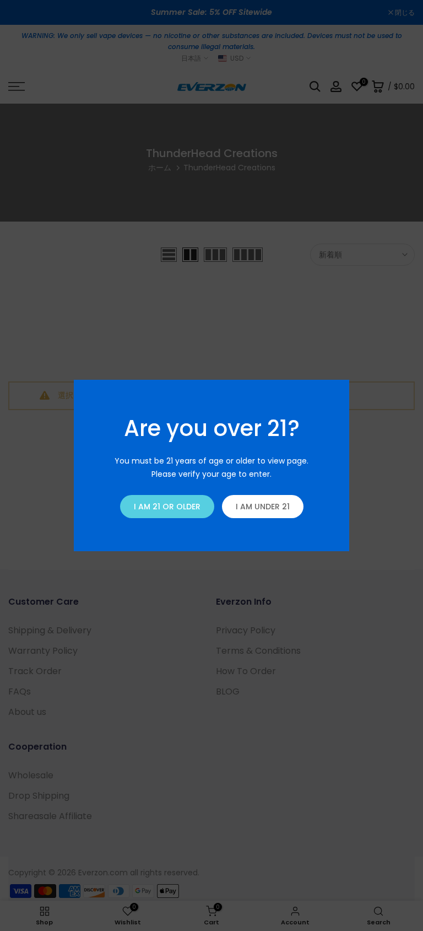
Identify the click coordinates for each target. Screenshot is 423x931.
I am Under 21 (263, 506)
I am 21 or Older (167, 506)
